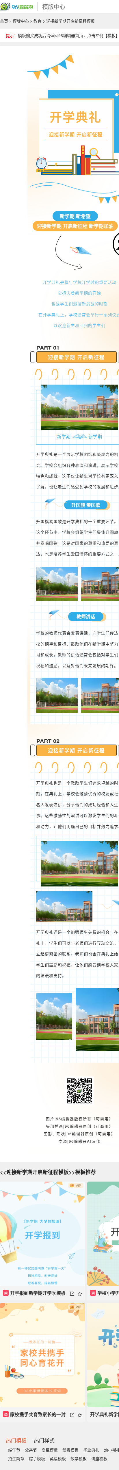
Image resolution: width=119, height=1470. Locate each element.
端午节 (14, 1450)
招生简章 (16, 1458)
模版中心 (21, 21)
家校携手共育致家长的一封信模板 (34, 1416)
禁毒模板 (70, 1450)
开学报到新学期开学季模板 (35, 1293)
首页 (4, 21)
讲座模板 (99, 1458)
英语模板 (58, 1458)
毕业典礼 (91, 1450)
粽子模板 (37, 1458)
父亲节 (31, 1450)
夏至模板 (50, 1450)
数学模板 (78, 1458)
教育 (38, 21)
